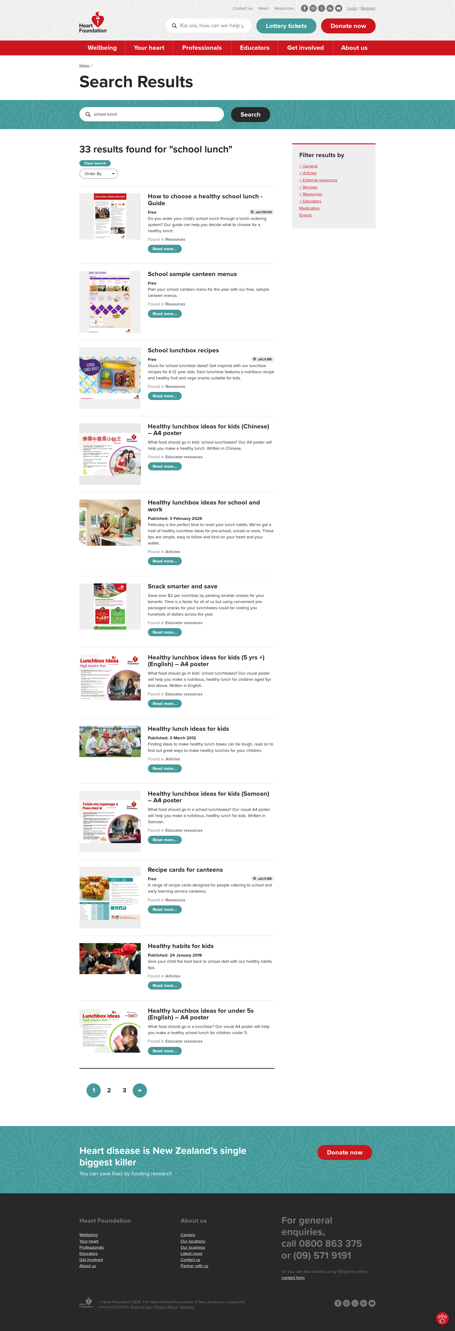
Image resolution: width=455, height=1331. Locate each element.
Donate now (348, 26)
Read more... (165, 248)
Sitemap (187, 1307)
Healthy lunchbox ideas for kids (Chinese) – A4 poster (208, 429)
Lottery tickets (286, 26)
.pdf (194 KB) (263, 212)
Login (352, 8)
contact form (293, 1277)
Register (368, 8)
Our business (193, 1247)
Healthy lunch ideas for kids (188, 729)
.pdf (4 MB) (264, 359)
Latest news (191, 1253)
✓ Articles (308, 173)
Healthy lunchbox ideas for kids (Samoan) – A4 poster (208, 797)
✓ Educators (310, 201)
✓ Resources (310, 194)
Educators (254, 48)
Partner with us (194, 1265)
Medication (309, 208)
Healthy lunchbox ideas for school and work (204, 506)
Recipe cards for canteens (185, 870)
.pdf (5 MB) (264, 878)
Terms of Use (141, 1307)
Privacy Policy (166, 1307)
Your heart (149, 48)
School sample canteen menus (192, 274)
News (263, 8)
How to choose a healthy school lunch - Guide (205, 199)
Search (251, 114)
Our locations (193, 1241)
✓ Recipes (308, 187)
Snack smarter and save (183, 586)
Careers (188, 1234)
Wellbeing (102, 48)
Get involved (305, 48)
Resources (284, 8)
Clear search (95, 163)
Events (305, 215)
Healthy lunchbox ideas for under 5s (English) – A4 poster (201, 1014)
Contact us (242, 8)
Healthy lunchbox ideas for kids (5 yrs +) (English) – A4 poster (206, 661)
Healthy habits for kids (181, 946)
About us (354, 48)
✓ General (308, 166)
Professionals (202, 48)
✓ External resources (318, 180)
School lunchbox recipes (183, 350)
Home (84, 65)
